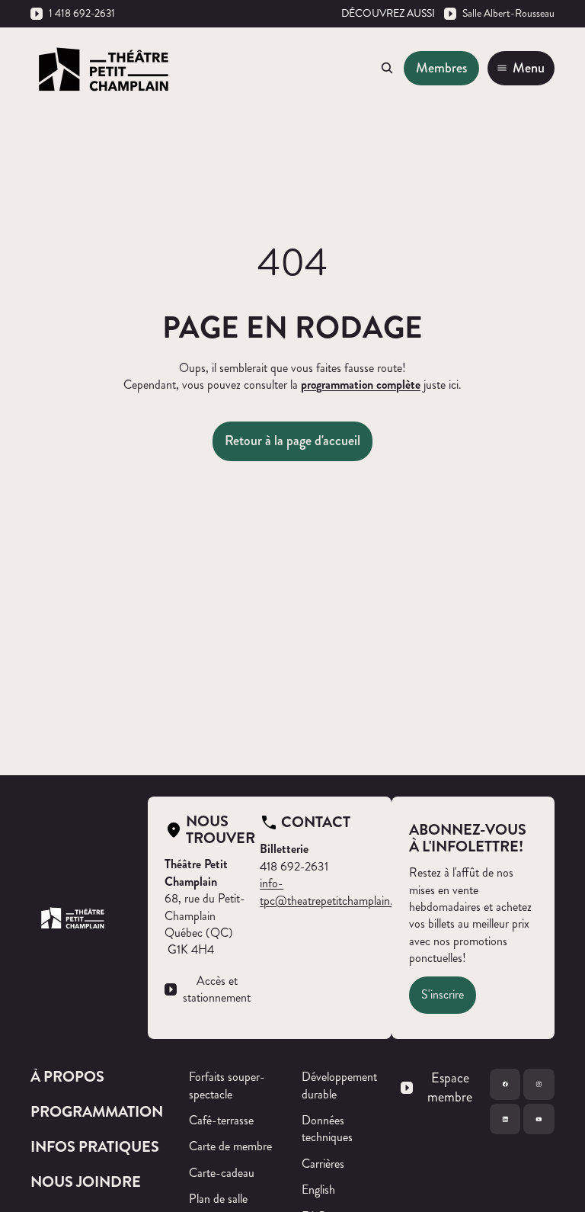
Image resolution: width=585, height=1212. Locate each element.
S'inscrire (442, 994)
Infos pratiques (94, 1147)
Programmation (96, 1112)
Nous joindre (85, 1182)
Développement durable (339, 1085)
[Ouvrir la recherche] (387, 68)
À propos (67, 1077)
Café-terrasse (221, 1120)
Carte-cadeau (221, 1173)
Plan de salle (218, 1198)
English (318, 1189)
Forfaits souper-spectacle (227, 1085)
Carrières (323, 1163)
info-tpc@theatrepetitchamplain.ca (332, 891)
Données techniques (327, 1128)
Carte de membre (230, 1146)
